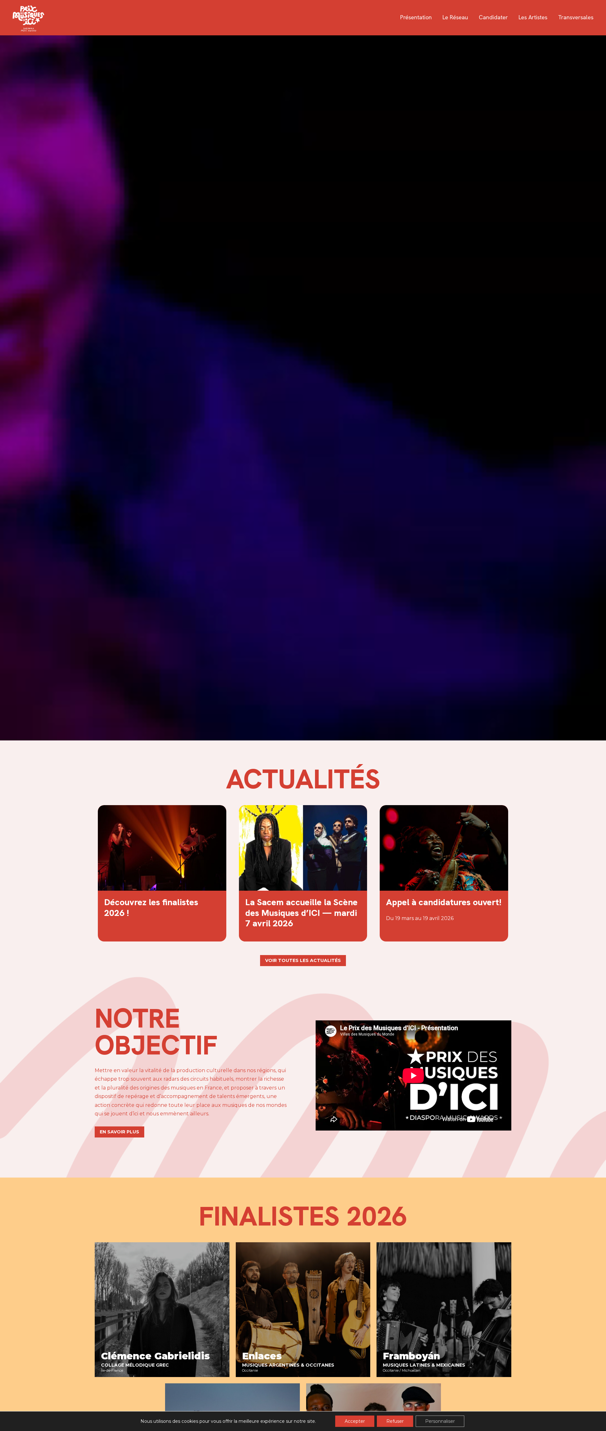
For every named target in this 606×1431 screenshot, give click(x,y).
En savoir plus (119, 1132)
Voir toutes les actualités (303, 960)
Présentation (416, 17)
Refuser (395, 1421)
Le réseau (455, 17)
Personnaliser (440, 1421)
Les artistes (533, 17)
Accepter (355, 1421)
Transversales (575, 17)
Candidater (493, 17)
